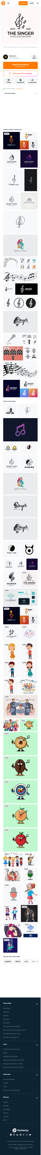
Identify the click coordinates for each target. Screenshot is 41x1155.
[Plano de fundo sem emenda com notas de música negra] (20, 308)
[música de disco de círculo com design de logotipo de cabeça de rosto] (11, 683)
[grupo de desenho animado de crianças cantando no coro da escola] (13, 1078)
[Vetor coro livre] (11, 396)
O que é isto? (19, 88)
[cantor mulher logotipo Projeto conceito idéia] (11, 579)
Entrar (31, 3)
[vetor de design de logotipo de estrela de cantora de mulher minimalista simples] (12, 547)
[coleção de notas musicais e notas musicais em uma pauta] (20, 441)
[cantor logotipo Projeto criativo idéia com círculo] (11, 665)
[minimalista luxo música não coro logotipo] (20, 515)
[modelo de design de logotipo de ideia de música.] (11, 534)
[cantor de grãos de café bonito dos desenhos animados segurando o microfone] (20, 986)
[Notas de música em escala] (10, 281)
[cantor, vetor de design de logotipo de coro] (20, 180)
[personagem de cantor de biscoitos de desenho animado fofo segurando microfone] (12, 943)
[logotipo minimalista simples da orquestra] (11, 218)
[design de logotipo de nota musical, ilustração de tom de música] (12, 295)
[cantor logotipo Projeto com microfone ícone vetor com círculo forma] (26, 680)
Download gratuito (20, 65)
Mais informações (10, 93)
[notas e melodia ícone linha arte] (11, 803)
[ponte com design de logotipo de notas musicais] (11, 785)
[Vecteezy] (3, 3)
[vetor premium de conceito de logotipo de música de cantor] (8, 320)
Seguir (34, 58)
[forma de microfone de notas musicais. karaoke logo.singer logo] (11, 383)
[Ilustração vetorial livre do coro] (13, 410)
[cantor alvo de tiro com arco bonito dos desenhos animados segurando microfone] (20, 1010)
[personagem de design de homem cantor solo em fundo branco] (10, 1093)
